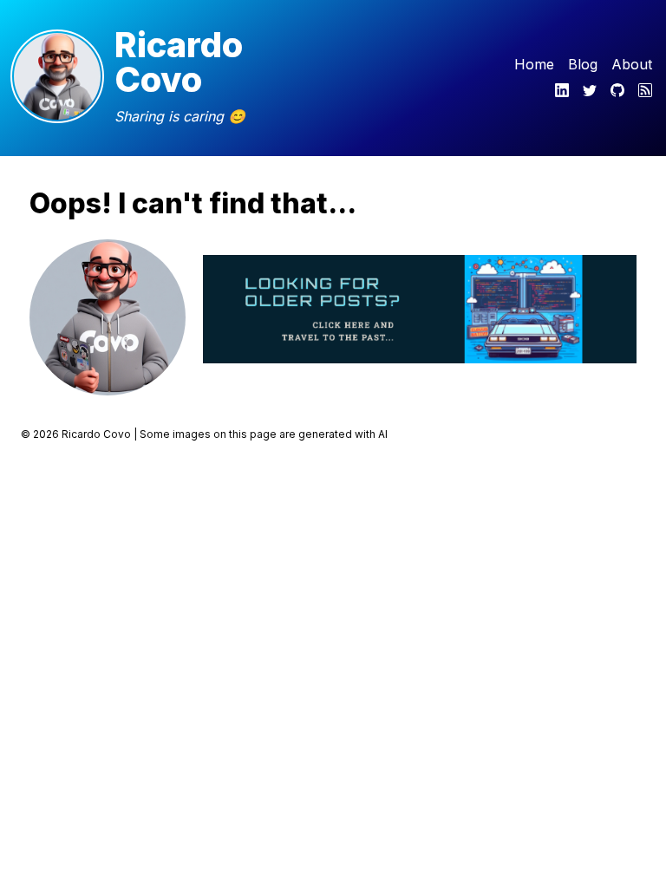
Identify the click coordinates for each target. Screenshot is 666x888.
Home (534, 64)
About (631, 64)
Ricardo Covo (178, 62)
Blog (582, 64)
